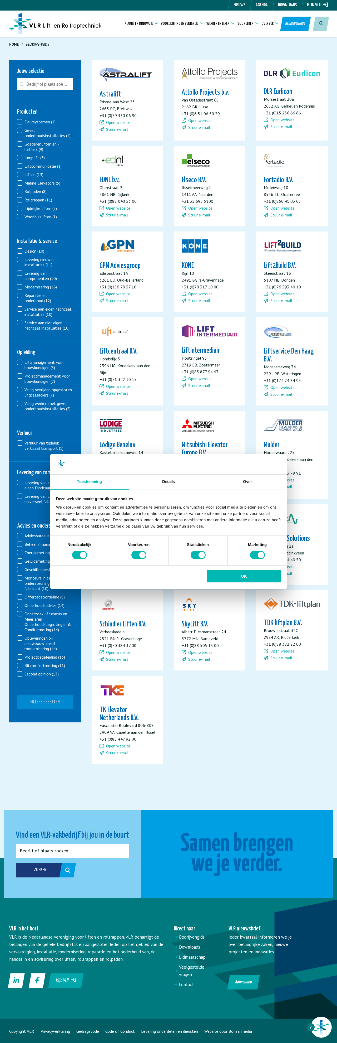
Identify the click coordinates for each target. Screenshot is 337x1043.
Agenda (262, 5)
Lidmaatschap (192, 957)
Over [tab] (247, 481)
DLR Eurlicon (278, 91)
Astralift (110, 94)
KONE (188, 265)
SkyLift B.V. (195, 624)
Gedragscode (87, 1031)
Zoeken (40, 869)
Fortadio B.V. (279, 180)
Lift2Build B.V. (280, 265)
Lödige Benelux (118, 445)
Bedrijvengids (295, 24)
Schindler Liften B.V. (123, 624)
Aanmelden (243, 982)
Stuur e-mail (116, 129)
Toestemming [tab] (89, 481)
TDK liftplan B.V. (283, 623)
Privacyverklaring (55, 1031)
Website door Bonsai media (228, 1031)
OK (244, 576)
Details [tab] (168, 481)
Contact (186, 984)
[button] (45, 121)
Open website (117, 122)
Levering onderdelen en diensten (169, 1031)
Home (14, 44)
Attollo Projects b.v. (205, 92)
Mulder (272, 445)
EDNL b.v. (110, 180)
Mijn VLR (315, 5)
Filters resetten (45, 701)
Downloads (287, 5)
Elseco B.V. (194, 180)
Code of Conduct (120, 1031)
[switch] (138, 555)
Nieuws (239, 5)
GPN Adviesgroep (120, 265)
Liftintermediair (201, 350)
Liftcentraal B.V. (119, 351)
